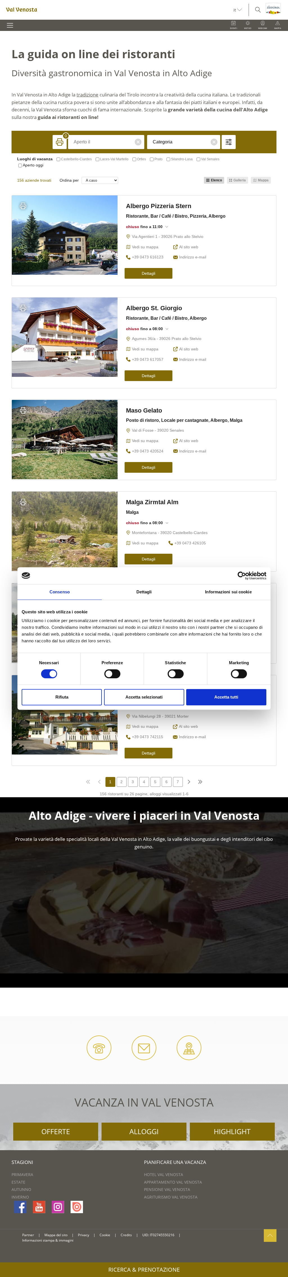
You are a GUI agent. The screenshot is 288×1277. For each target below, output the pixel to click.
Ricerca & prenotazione (144, 1269)
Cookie (105, 1235)
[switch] (112, 673)
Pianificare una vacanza (175, 1162)
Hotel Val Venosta (163, 1174)
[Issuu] (77, 1207)
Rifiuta (61, 697)
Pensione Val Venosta (167, 1189)
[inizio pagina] (270, 1235)
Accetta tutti (226, 697)
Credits (126, 1235)
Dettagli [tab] (144, 591)
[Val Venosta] (116, 10)
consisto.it (192, 1235)
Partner (28, 1235)
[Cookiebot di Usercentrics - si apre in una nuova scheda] (241, 575)
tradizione (87, 94)
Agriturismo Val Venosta (170, 1197)
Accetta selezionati (144, 697)
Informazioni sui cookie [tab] (228, 591)
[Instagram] (58, 1207)
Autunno (21, 1189)
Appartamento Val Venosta (173, 1182)
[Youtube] (39, 1207)
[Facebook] (20, 1207)
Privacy (83, 1235)
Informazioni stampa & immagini (47, 1240)
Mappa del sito (56, 1235)
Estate (18, 1182)
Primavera (22, 1174)
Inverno (20, 1197)
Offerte (55, 1131)
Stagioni (22, 1162)
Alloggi (144, 1131)
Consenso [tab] (60, 591)
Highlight (232, 1131)
